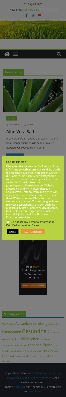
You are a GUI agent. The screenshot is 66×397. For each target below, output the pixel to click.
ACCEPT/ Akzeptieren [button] (32, 231)
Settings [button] (12, 231)
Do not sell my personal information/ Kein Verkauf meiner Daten (31, 223)
